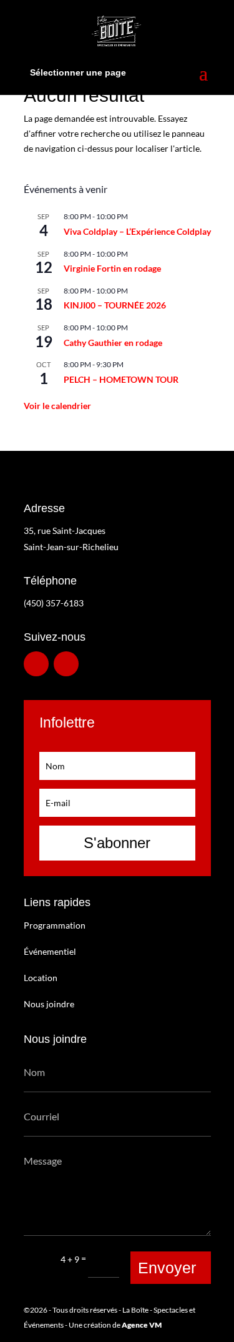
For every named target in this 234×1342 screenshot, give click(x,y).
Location (40, 977)
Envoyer (167, 1267)
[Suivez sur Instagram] (66, 663)
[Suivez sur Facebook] (36, 663)
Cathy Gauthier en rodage (113, 342)
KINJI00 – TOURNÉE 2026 (115, 305)
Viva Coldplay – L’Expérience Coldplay (137, 231)
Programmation (54, 925)
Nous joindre (49, 1004)
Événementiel (50, 951)
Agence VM (142, 1325)
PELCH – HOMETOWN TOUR (121, 379)
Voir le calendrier (57, 405)
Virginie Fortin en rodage (112, 268)
